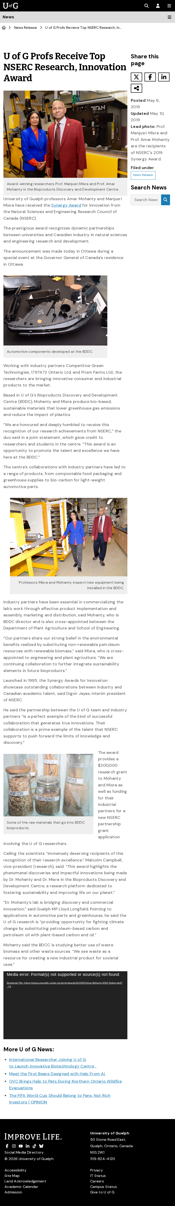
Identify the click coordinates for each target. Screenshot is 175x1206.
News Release (25, 27)
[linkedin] (164, 77)
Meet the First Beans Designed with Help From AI (57, 1073)
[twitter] (136, 77)
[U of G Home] (4, 27)
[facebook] (150, 77)
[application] (65, 1005)
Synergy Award (66, 205)
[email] (136, 88)
